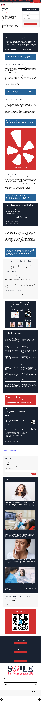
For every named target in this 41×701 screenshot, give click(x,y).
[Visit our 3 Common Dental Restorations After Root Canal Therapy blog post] (20, 529)
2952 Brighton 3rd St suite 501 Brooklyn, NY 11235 (21, 2)
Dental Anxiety (8, 460)
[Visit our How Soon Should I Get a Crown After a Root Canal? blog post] (20, 582)
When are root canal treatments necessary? (13, 211)
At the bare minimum (14, 38)
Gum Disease (8, 464)
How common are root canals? (11, 219)
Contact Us (20, 660)
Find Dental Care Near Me (10, 604)
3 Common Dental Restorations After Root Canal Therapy (20, 531)
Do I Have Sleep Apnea (10, 462)
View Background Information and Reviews (18, 438)
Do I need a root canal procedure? (11, 209)
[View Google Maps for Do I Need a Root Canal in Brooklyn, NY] (15, 317)
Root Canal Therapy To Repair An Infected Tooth (18, 559)
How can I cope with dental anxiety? (12, 223)
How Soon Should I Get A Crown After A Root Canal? (19, 584)
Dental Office (8, 602)
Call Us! (36, 2)
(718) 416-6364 (12, 402)
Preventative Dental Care (10, 600)
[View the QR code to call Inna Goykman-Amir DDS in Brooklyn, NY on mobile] (20, 630)
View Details (14, 439)
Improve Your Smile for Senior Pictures (13, 598)
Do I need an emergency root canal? (12, 215)
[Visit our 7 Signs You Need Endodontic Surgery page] (29, 326)
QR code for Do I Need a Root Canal (9, 450)
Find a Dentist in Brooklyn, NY (11, 468)
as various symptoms (21, 68)
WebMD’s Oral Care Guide (13, 417)
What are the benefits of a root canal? (12, 221)
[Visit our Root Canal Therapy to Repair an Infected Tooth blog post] (20, 558)
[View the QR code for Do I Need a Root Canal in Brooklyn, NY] (28, 316)
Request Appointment (20, 651)
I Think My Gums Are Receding (11, 466)
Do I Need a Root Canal (12, 448)
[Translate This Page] (39, 699)
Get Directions (20, 642)
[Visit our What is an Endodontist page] (20, 326)
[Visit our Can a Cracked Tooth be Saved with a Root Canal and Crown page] (12, 326)
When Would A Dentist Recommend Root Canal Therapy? (20, 502)
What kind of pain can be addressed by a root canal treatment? (16, 207)
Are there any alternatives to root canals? (13, 213)
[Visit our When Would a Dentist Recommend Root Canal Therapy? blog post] (20, 501)
